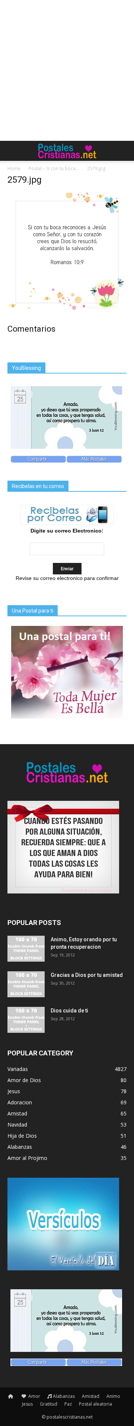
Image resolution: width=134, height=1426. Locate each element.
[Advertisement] (67, 70)
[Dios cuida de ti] (26, 1020)
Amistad (90, 1396)
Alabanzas (64, 1396)
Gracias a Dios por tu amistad (87, 975)
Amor (33, 1396)
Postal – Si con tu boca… (54, 168)
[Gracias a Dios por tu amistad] (26, 984)
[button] (123, 151)
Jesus (27, 1404)
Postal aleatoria (95, 1404)
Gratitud (48, 1404)
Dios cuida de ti (69, 1011)
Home (13, 168)
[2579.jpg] (67, 309)
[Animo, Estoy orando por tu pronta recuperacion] (26, 949)
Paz (68, 1404)
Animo (113, 1396)
